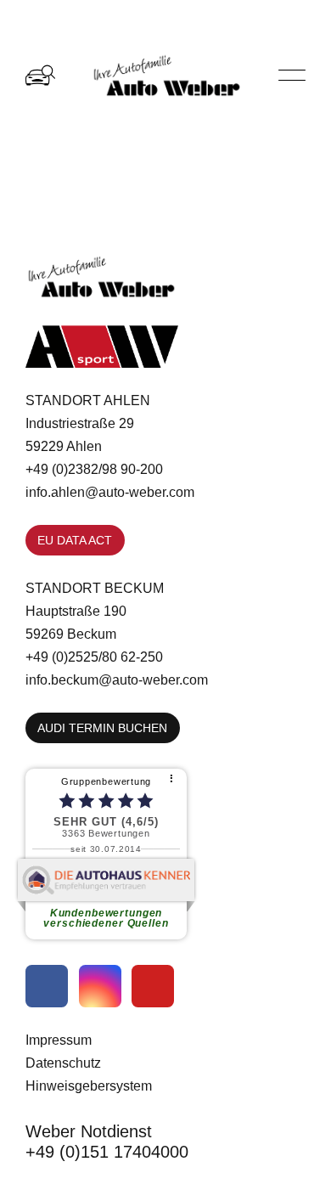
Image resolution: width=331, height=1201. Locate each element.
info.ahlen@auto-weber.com (109, 491)
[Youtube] (153, 986)
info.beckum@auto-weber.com (116, 679)
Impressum (58, 1039)
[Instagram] (100, 986)
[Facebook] (46, 986)
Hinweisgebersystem (88, 1085)
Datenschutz (63, 1062)
